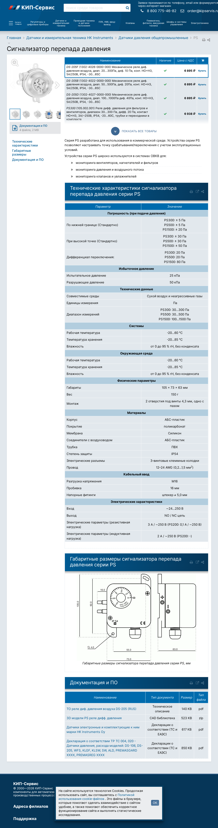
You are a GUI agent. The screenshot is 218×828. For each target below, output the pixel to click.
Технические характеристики (25, 143)
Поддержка (24, 818)
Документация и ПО (28, 160)
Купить (202, 70)
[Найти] (127, 8)
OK (155, 802)
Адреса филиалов (30, 806)
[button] (37, 82)
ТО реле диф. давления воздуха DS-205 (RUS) (101, 709)
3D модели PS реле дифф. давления (94, 718)
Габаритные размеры (21, 152)
